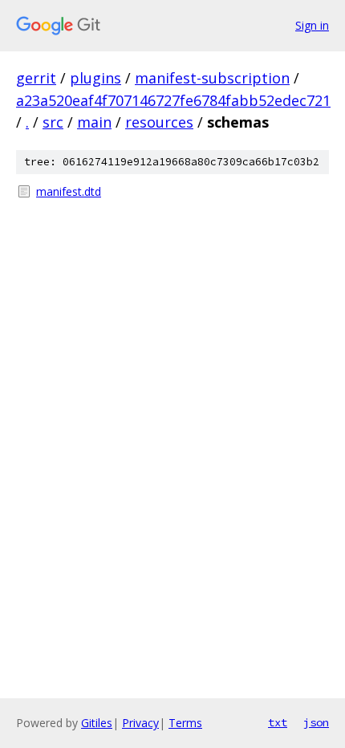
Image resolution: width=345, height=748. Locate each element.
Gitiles (96, 722)
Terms (185, 722)
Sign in (312, 25)
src (53, 122)
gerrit (36, 77)
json (316, 722)
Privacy (140, 722)
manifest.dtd (68, 191)
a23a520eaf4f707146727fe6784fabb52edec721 (173, 100)
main (94, 122)
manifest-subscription (212, 77)
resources (159, 122)
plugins (95, 77)
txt (277, 722)
